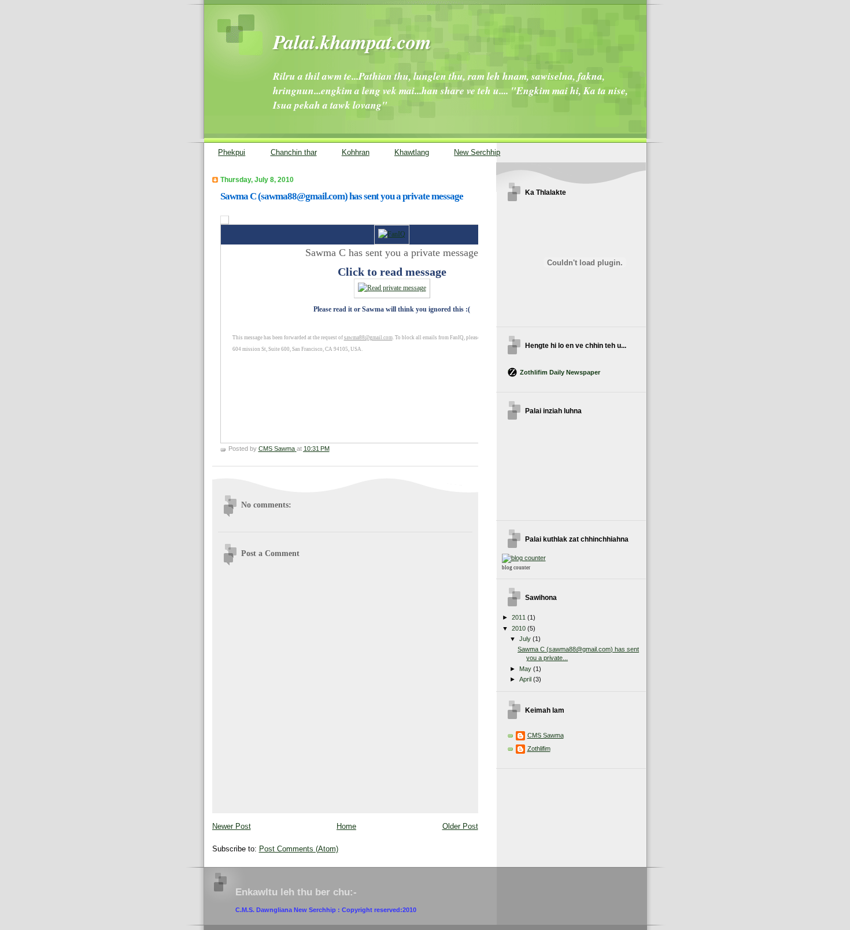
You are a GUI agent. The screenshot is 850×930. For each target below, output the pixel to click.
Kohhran (355, 152)
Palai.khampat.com (352, 41)
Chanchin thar (294, 152)
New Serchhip (477, 152)
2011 (519, 617)
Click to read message (392, 271)
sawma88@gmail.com (368, 337)
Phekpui (231, 152)
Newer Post (231, 826)
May (526, 668)
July (526, 638)
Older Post (460, 826)
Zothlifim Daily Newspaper (560, 372)
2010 (519, 628)
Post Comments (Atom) (298, 848)
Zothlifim (538, 748)
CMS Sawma (545, 735)
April (526, 679)
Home (346, 826)
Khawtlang (411, 152)
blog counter (516, 567)
